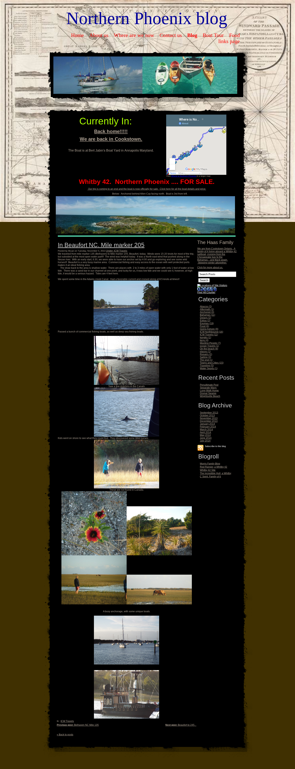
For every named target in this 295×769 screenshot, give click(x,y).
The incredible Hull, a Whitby (215, 473)
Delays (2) (205, 317)
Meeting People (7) (210, 343)
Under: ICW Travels (116, 250)
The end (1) (206, 360)
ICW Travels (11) (209, 334)
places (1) (205, 351)
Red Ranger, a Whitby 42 (213, 467)
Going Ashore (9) (209, 329)
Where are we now (134, 35)
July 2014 (205, 440)
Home (77, 35)
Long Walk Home (209, 390)
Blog (192, 35)
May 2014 (205, 435)
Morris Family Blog (210, 463)
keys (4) (204, 340)
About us (98, 35)
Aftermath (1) (207, 309)
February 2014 (208, 426)
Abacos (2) (206, 306)
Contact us (171, 35)
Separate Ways (208, 387)
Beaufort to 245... (180, 725)
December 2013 (209, 421)
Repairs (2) (206, 354)
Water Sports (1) (209, 368)
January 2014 (207, 423)
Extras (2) (205, 320)
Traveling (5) (207, 365)
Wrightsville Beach (210, 396)
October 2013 (207, 415)
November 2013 (209, 418)
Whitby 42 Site (208, 470)
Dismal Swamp (208, 393)
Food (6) (204, 326)
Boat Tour (213, 35)
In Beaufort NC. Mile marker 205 (101, 245)
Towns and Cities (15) (212, 362)
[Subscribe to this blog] (200, 448)
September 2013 (209, 412)
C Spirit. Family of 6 (210, 476)
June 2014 (206, 438)
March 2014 (206, 429)
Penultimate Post (209, 384)
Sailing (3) (205, 357)
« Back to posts (65, 734)
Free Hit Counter (206, 292)
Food (234, 35)
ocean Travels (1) (209, 346)
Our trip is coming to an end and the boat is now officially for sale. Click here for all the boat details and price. (146, 189)
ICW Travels (67, 721)
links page (229, 41)
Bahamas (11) (207, 315)
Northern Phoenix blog (146, 18)
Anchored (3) (207, 312)
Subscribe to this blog (215, 446)
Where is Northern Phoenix (184, 176)
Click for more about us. (210, 267)
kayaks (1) (205, 337)
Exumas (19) (207, 323)
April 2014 (205, 432)
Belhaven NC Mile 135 (78, 725)
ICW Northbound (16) (211, 331)
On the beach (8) (209, 348)
